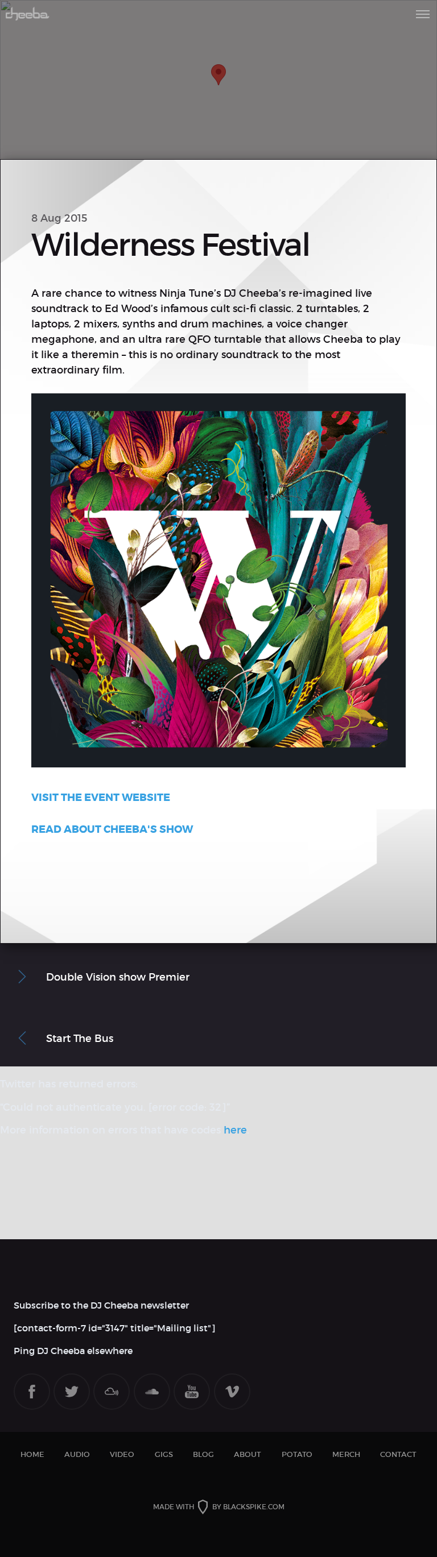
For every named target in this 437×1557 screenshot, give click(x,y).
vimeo (232, 1391)
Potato (297, 1454)
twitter (71, 1391)
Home (32, 1454)
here (235, 1130)
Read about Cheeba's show (112, 829)
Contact (398, 1454)
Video (122, 1454)
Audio (77, 1454)
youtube (192, 1391)
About (247, 1454)
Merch (346, 1454)
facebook (32, 1391)
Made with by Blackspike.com (219, 1506)
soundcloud (152, 1391)
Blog (203, 1454)
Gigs (164, 1454)
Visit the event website (100, 797)
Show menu (423, 14)
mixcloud (111, 1391)
